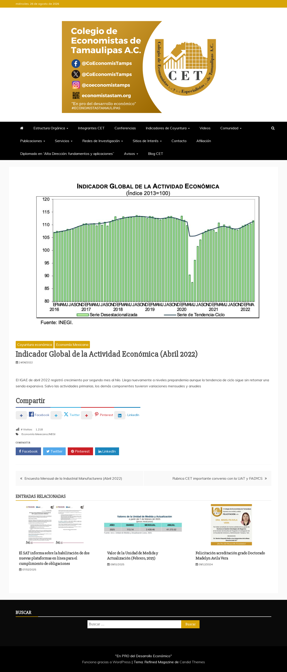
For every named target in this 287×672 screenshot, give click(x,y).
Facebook (29, 451)
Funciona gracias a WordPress (107, 662)
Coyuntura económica (34, 344)
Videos (205, 128)
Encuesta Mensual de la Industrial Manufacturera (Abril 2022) (73, 478)
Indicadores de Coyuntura (166, 128)
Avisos (129, 153)
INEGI (51, 434)
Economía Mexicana (72, 344)
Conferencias (125, 128)
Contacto (179, 141)
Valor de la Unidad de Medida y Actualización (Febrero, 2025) (132, 556)
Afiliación (203, 141)
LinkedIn (108, 451)
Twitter (56, 451)
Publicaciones (31, 141)
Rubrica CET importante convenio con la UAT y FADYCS (217, 478)
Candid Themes (192, 662)
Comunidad (229, 128)
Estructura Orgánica (49, 128)
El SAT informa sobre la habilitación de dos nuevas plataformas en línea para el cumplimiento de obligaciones (54, 558)
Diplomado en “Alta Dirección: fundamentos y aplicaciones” (67, 153)
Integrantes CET (91, 128)
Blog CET (155, 153)
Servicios (62, 141)
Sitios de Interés (146, 141)
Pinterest (82, 451)
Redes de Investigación (101, 141)
